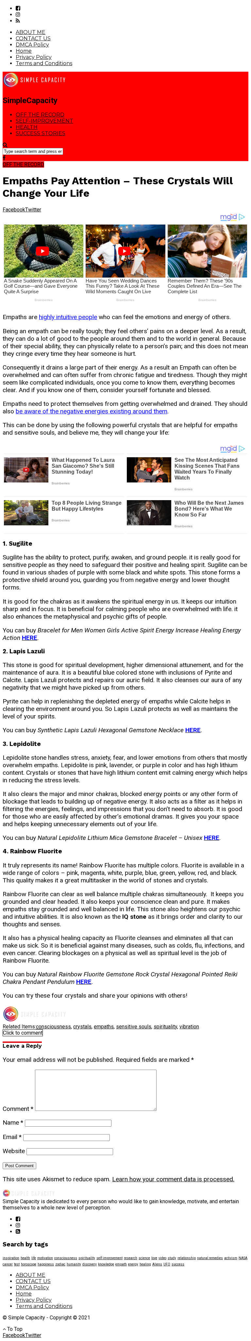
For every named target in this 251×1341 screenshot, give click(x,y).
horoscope (28, 1264)
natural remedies (210, 1258)
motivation (45, 1258)
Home (24, 51)
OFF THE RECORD (40, 115)
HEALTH (27, 127)
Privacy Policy (34, 57)
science (144, 1258)
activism (230, 1258)
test (17, 1264)
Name (13, 1122)
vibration (189, 1027)
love (154, 1258)
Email (12, 1137)
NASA (243, 1258)
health (25, 1258)
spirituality (165, 1027)
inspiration (11, 1258)
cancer (8, 1264)
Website (14, 1151)
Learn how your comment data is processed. (173, 1179)
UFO (166, 1264)
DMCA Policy (32, 45)
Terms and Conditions (44, 63)
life (33, 1258)
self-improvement (109, 1258)
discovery (89, 1264)
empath (121, 1264)
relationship (186, 1258)
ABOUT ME (30, 32)
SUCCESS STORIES (40, 133)
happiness (46, 1264)
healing (145, 1264)
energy (133, 1264)
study (172, 1258)
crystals (82, 1027)
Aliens (157, 1264)
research (130, 1258)
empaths (104, 1027)
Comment (18, 1109)
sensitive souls (133, 1027)
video (162, 1258)
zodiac (60, 1264)
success (178, 1264)
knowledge (106, 1264)
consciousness (53, 1027)
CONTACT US (33, 38)
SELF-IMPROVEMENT (44, 121)
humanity (74, 1264)
